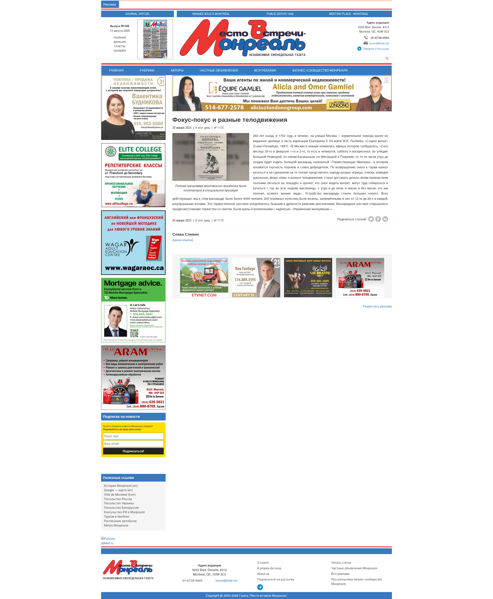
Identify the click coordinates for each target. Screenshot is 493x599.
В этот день (202, 128)
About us (263, 573)
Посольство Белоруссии (121, 507)
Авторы (177, 70)
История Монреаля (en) (121, 485)
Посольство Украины (119, 503)
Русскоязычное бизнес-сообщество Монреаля (356, 581)
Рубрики (147, 70)
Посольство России (118, 499)
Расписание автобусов (120, 521)
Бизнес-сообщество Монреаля (320, 70)
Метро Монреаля (116, 525)
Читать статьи (341, 562)
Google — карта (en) (118, 490)
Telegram (369, 49)
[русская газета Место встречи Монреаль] (128, 569)
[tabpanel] (204, 277)
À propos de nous (269, 568)
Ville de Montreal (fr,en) (120, 494)
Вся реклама (265, 70)
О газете (263, 562)
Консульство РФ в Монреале (124, 512)
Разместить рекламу (377, 306)
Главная (116, 70)
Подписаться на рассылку (275, 579)
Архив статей (182, 240)
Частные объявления (219, 70)
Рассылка (383, 49)
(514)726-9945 (380, 38)
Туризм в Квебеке (116, 516)
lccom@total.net (379, 43)
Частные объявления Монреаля (354, 568)
